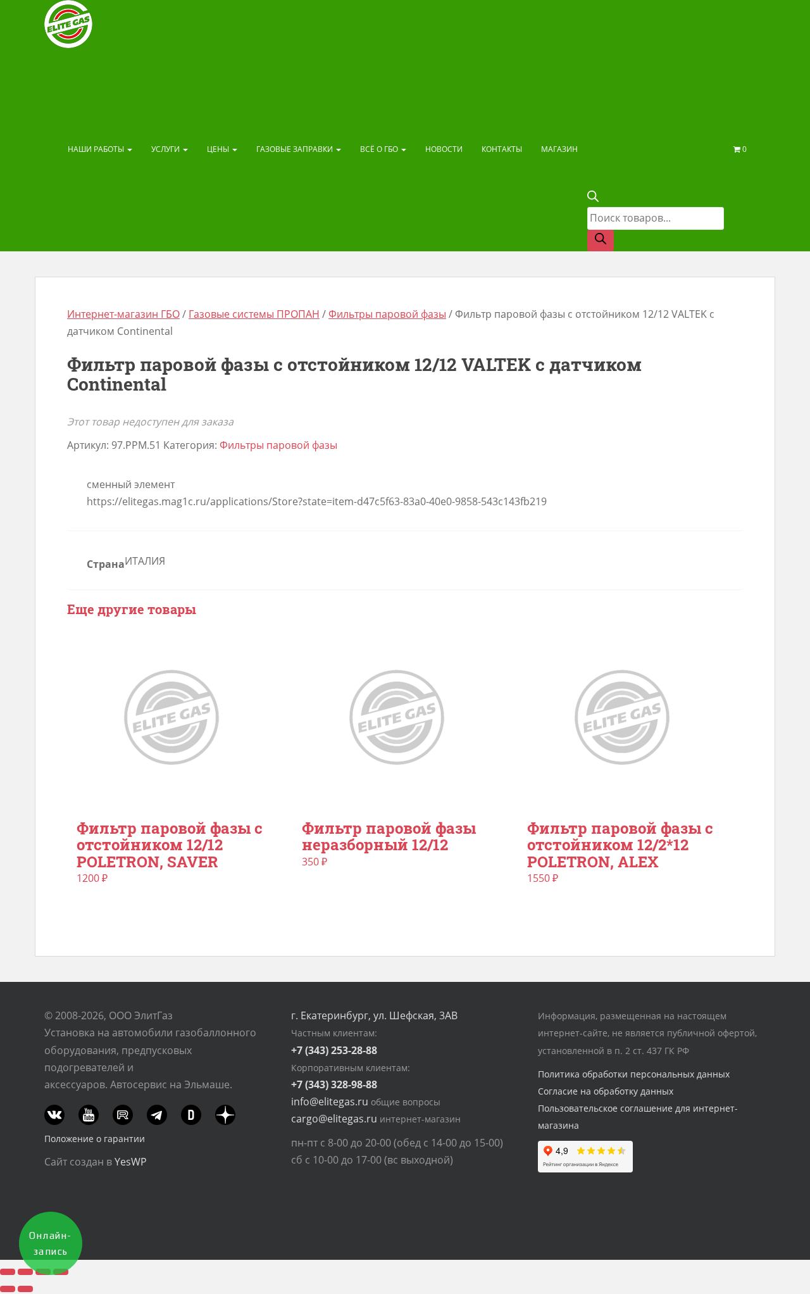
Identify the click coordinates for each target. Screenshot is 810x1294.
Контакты (502, 149)
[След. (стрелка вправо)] (25, 1289)
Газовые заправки (295, 149)
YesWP (131, 1162)
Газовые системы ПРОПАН (254, 314)
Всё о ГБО (380, 149)
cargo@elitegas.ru (334, 1119)
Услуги (166, 149)
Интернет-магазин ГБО (123, 314)
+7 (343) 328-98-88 (334, 1084)
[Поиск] (600, 240)
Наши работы (97, 149)
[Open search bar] (593, 198)
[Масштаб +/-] (7, 1272)
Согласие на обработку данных (605, 1091)
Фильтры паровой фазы (387, 314)
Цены (219, 149)
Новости (444, 149)
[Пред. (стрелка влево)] (7, 1289)
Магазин (559, 149)
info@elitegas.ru (329, 1102)
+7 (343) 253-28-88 (334, 1050)
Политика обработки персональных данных (634, 1074)
